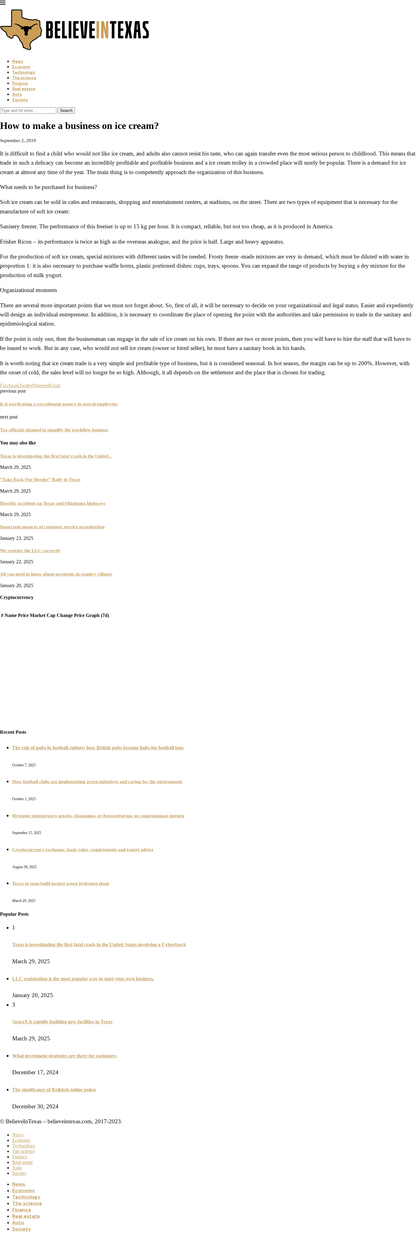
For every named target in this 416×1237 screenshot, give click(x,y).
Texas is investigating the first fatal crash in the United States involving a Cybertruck (99, 944)
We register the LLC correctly (30, 550)
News (17, 61)
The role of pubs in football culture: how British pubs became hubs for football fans (98, 747)
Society (20, 99)
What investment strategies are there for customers (64, 1055)
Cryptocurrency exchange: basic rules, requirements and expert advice (82, 849)
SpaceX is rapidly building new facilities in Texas (62, 1021)
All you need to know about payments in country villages (56, 574)
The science (24, 77)
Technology (23, 72)
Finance (20, 83)
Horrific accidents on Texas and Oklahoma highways (52, 503)
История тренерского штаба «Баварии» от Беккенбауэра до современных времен (98, 815)
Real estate (23, 88)
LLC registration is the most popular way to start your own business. (83, 978)
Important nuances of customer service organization (52, 526)
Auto (17, 94)
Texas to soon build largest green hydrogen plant (60, 883)
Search (66, 110)
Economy (21, 67)
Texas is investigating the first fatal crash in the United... (56, 456)
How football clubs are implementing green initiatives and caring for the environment (97, 781)
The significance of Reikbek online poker (54, 1089)
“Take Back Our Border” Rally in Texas (40, 479)
